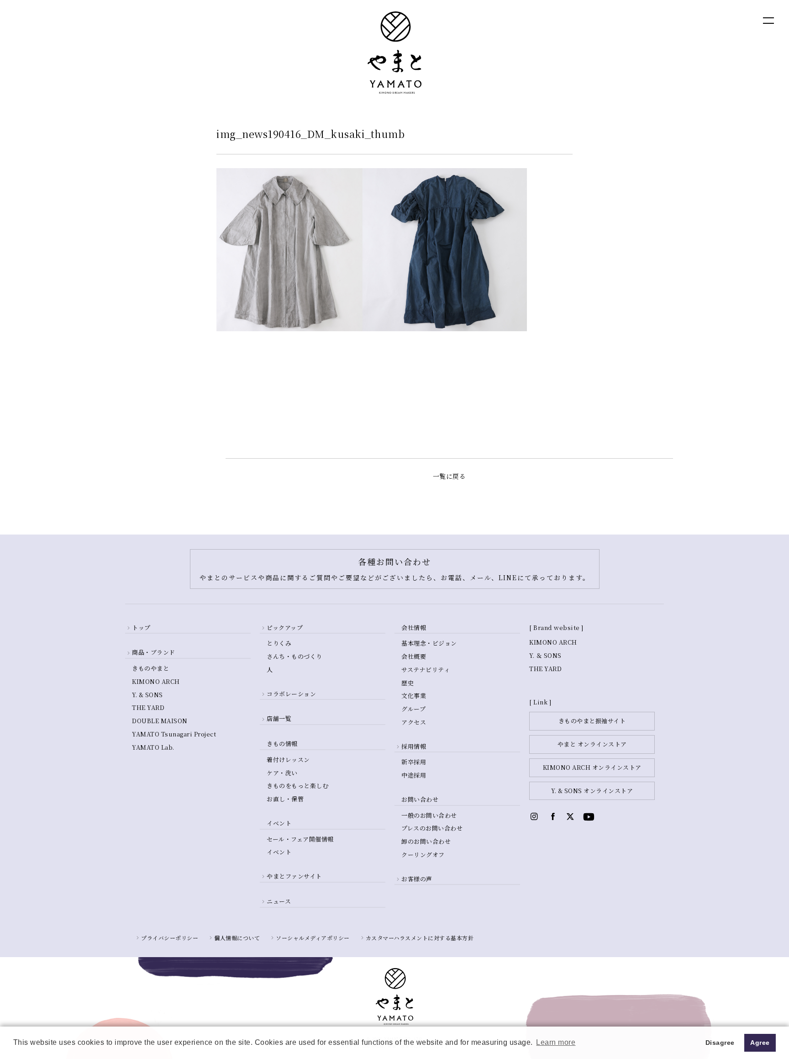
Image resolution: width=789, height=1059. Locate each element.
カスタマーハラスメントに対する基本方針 (420, 938)
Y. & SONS (147, 694)
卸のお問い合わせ (426, 841)
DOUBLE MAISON (160, 720)
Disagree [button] (720, 1042)
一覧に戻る (449, 476)
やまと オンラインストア (592, 744)
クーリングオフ (423, 854)
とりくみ (279, 643)
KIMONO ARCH (156, 681)
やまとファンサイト (294, 876)
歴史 (407, 682)
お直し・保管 (285, 798)
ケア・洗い (282, 772)
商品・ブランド (153, 652)
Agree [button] (760, 1042)
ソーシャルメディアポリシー (313, 938)
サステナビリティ (425, 669)
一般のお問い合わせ (429, 815)
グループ (413, 708)
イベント (279, 851)
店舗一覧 (279, 718)
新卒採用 (413, 761)
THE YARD (148, 707)
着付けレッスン (288, 759)
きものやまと (150, 668)
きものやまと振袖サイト (592, 720)
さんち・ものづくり (294, 656)
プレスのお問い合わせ (432, 828)
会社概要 (413, 656)
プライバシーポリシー (169, 938)
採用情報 (413, 746)
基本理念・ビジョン (429, 643)
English (679, 20)
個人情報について (237, 938)
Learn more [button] (555, 1042)
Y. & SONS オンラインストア (592, 790)
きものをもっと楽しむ (297, 785)
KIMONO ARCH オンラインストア (592, 767)
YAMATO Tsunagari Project (174, 734)
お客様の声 (416, 878)
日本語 (718, 20)
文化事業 (413, 695)
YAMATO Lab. (153, 747)
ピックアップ (285, 627)
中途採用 (413, 775)
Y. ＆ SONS (545, 655)
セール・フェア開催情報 (300, 839)
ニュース (279, 901)
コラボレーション (291, 693)
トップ (141, 627)
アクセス (413, 722)
